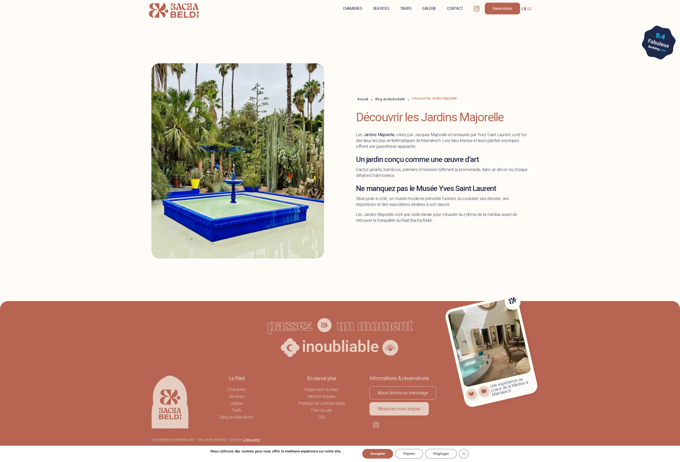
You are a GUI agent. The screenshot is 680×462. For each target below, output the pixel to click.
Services (381, 8)
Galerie (429, 8)
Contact (455, 8)
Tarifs (406, 8)
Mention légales (322, 396)
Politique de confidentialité (321, 403)
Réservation (502, 8)
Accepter (377, 453)
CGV (322, 417)
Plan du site (321, 410)
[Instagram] (376, 424)
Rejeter (409, 453)
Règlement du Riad (321, 389)
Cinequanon (251, 440)
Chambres (352, 8)
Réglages (441, 453)
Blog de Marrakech (237, 417)
